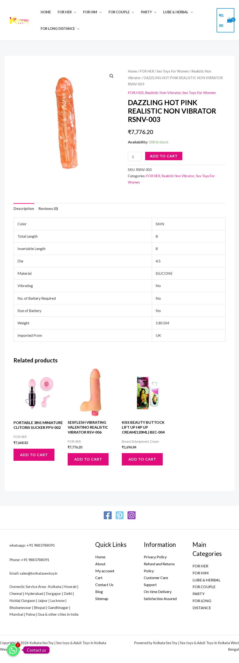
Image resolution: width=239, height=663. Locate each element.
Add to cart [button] (34, 454)
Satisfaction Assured (160, 598)
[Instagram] (131, 515)
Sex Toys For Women (173, 71)
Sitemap (101, 598)
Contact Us (104, 584)
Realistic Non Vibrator (163, 92)
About (100, 564)
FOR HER (65, 12)
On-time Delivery (158, 591)
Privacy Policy (155, 557)
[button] (111, 76)
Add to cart (164, 156)
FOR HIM (90, 12)
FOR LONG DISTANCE (58, 29)
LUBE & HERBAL (175, 12)
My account (104, 571)
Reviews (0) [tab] (48, 208)
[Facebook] (107, 515)
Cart (98, 577)
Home (46, 12)
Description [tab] (24, 208)
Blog (99, 591)
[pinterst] (119, 515)
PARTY (146, 12)
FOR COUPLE (119, 12)
